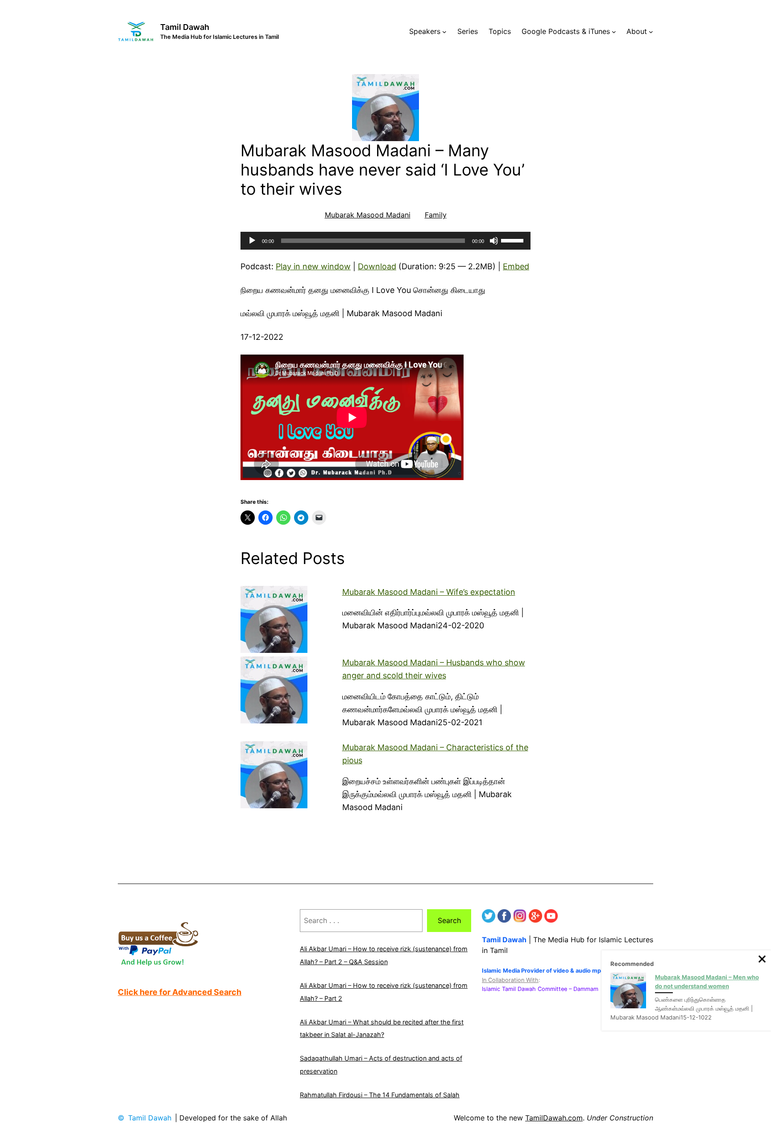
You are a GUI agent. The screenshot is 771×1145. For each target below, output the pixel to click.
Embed (516, 266)
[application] (385, 241)
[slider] (513, 240)
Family (436, 214)
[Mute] (493, 240)
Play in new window (313, 266)
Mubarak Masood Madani (367, 214)
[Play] (252, 240)
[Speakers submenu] (444, 31)
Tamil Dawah (184, 27)
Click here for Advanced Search (179, 992)
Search (449, 920)
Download (377, 266)
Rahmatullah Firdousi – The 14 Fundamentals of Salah (380, 1095)
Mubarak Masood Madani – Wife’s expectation (428, 592)
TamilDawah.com (554, 1117)
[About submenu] (651, 31)
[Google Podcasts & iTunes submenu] (614, 31)
